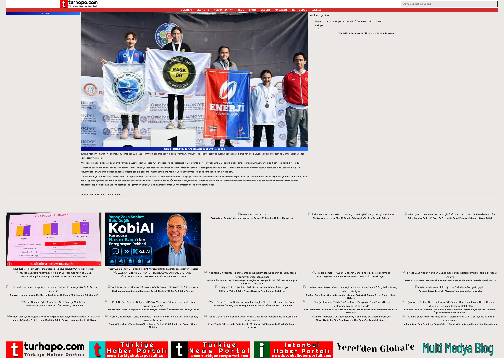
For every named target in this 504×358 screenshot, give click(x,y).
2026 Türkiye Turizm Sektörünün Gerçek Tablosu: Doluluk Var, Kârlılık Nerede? (53, 268)
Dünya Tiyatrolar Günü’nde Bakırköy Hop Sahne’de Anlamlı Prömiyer (351, 320)
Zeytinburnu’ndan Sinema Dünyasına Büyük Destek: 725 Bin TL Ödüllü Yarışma (153, 291)
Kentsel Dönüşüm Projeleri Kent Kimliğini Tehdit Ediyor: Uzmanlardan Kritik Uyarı (54, 320)
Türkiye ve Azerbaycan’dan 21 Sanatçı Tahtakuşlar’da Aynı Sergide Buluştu (351, 218)
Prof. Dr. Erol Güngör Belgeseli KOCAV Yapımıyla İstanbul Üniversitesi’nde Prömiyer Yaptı (153, 309)
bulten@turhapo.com (384, 33)
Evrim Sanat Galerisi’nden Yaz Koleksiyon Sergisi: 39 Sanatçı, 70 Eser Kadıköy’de (252, 218)
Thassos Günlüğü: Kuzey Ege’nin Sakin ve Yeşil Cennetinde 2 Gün (54, 276)
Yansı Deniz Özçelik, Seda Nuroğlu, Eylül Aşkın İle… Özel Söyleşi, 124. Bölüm (252, 305)
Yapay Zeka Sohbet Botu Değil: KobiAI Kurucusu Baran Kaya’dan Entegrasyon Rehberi (153, 268)
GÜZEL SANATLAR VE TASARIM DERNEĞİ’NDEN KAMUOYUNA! (153, 276)
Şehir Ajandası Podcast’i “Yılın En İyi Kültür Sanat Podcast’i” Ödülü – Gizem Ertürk (450, 218)
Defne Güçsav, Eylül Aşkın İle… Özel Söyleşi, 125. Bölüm (54, 305)
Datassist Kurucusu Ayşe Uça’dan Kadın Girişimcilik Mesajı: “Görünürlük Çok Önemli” (54, 295)
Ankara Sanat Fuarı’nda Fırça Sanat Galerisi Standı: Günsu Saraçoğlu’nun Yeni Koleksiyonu (450, 324)
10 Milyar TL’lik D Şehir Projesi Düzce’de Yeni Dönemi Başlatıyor (252, 291)
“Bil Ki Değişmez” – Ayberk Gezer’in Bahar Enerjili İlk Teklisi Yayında (351, 276)
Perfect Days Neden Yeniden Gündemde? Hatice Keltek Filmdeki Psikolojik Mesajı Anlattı (450, 280)
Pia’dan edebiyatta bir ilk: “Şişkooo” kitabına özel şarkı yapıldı (450, 291)
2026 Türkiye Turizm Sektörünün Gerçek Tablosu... (354, 21)
